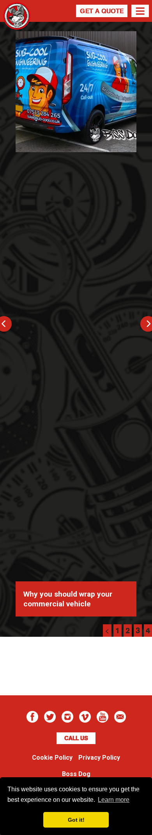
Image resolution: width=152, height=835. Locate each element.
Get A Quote (102, 11)
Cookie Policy (52, 757)
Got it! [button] (76, 820)
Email (120, 717)
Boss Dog (16, 25)
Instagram (67, 717)
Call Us (76, 738)
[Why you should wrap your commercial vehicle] (76, 150)
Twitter (50, 717)
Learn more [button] (113, 799)
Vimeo (85, 717)
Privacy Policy (99, 757)
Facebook (32, 717)
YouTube (102, 717)
